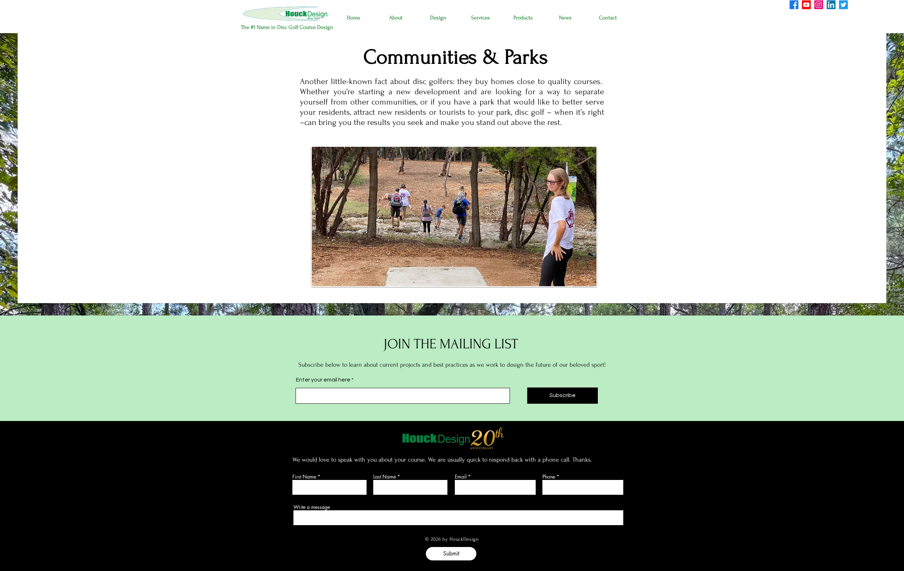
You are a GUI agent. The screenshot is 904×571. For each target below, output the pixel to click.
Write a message (311, 507)
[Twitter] (843, 4)
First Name (304, 476)
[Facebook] (794, 4)
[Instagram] (818, 4)
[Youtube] (806, 4)
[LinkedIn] (831, 4)
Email (460, 476)
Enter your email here (323, 380)
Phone (548, 476)
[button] (396, 18)
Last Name (384, 476)
